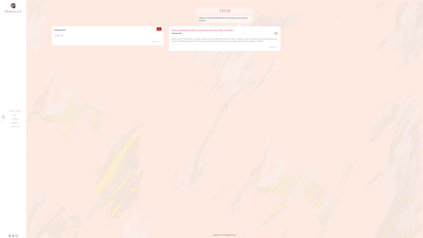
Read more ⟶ (156, 41)
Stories (14, 119)
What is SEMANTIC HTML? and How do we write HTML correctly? (203, 30)
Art (15, 115)
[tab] (2, 117)
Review (15, 123)
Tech (159, 30)
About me (15, 127)
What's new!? (15, 111)
